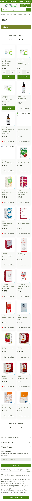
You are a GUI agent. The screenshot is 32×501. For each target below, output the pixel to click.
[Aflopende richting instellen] (23, 40)
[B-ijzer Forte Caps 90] (24, 339)
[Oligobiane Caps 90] (8, 397)
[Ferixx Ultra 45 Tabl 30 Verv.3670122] (8, 276)
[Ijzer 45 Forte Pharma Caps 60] (24, 276)
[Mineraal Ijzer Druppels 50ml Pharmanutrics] (24, 88)
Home (3, 14)
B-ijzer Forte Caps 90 (23, 349)
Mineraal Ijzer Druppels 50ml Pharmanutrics (21, 98)
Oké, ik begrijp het (16, 497)
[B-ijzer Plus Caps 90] (8, 368)
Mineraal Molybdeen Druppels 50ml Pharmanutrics (8, 131)
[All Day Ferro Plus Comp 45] (8, 182)
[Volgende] (21, 427)
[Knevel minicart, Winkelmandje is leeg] (22, 5)
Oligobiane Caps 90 (7, 408)
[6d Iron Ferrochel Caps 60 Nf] (8, 213)
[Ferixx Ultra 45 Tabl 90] (24, 213)
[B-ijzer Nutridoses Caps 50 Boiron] (24, 182)
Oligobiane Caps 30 (23, 408)
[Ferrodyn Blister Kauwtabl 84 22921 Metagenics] (8, 88)
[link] (11, 427)
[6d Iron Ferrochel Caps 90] (24, 307)
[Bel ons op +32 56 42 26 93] (18, 5)
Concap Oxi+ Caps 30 (8, 163)
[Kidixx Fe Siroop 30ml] (8, 307)
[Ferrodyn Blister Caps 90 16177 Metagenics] (24, 51)
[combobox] (13, 10)
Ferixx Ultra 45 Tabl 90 (23, 223)
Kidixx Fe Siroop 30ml (8, 317)
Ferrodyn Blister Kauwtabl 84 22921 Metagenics (7, 100)
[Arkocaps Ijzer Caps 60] (24, 119)
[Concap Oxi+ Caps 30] (8, 152)
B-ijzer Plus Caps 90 (7, 378)
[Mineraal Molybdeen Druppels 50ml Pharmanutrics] (8, 119)
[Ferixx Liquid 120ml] (24, 245)
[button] (16, 27)
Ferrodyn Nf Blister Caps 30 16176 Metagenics (7, 63)
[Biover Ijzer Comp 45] (24, 152)
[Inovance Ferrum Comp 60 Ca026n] (8, 245)
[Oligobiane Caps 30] (24, 397)
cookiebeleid (23, 492)
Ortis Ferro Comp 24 (7, 349)
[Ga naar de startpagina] (11, 5)
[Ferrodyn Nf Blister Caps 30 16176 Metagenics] (8, 51)
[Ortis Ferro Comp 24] (8, 339)
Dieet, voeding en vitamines (14, 14)
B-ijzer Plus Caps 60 (23, 378)
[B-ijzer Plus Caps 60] (24, 368)
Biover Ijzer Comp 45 (23, 163)
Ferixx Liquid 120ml (22, 255)
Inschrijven (16, 465)
